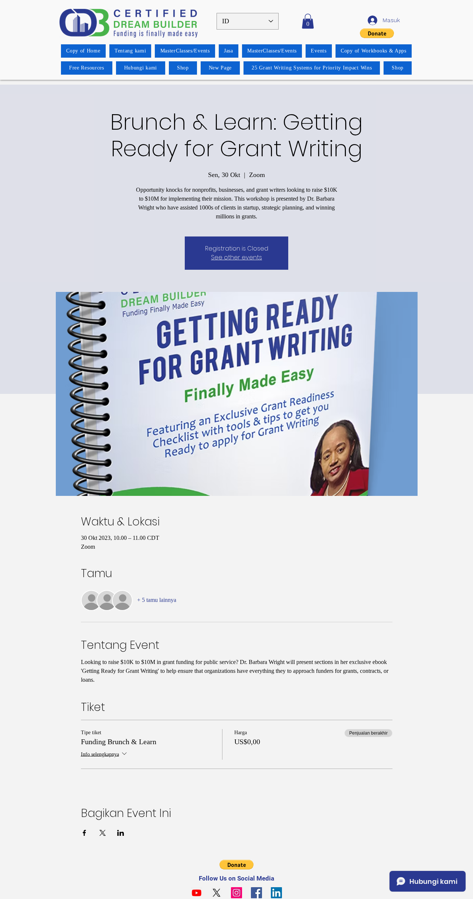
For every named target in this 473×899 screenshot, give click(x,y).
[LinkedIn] (276, 892)
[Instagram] (236, 892)
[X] (216, 892)
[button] (308, 21)
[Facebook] (256, 892)
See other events (236, 257)
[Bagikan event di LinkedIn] (120, 833)
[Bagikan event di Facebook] (84, 833)
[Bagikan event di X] (102, 833)
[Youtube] (196, 892)
